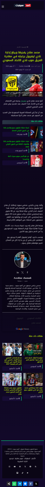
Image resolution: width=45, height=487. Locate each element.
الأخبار (18, 47)
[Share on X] (36, 484)
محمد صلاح (36, 323)
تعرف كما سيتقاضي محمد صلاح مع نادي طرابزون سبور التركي (33, 389)
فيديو (11, 458)
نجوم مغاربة (19, 458)
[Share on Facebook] (31, 484)
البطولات (27, 458)
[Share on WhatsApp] (14, 484)
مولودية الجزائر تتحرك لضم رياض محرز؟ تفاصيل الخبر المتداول (34, 359)
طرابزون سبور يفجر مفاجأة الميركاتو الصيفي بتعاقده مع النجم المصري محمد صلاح (13, 390)
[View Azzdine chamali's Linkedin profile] (18, 272)
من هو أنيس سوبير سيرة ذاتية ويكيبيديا (18, 158)
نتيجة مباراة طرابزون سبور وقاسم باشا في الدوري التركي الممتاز (16, 129)
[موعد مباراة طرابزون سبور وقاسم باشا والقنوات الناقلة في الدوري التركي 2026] (37, 146)
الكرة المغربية (22, 461)
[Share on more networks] (9, 484)
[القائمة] (4, 7)
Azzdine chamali (23, 66)
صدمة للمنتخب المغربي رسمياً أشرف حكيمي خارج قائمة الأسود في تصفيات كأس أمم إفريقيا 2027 (13, 360)
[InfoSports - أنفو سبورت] (22, 5)
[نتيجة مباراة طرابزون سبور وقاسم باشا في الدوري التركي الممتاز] (37, 132)
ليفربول (23, 101)
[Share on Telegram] (20, 484)
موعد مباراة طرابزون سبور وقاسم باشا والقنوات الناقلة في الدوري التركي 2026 (16, 144)
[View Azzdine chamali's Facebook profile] (27, 272)
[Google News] (22, 329)
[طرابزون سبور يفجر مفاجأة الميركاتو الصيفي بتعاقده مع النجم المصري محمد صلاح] (12, 379)
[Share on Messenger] (25, 484)
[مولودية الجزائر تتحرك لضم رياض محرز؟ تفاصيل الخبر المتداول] (33, 349)
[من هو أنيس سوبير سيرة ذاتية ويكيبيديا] (37, 161)
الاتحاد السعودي (33, 318)
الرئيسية (24, 47)
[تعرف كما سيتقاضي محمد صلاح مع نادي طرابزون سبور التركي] (33, 379)
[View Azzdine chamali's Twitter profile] (22, 272)
